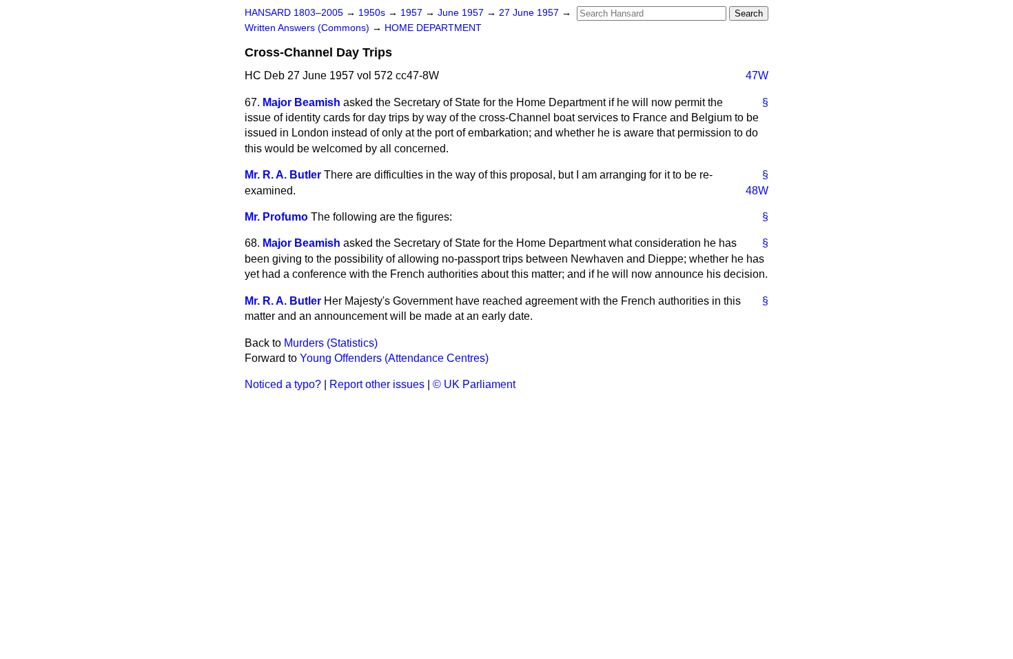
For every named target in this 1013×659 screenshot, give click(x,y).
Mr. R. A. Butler (283, 175)
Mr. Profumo (276, 217)
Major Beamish (301, 102)
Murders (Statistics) (331, 343)
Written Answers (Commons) (308, 28)
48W (757, 190)
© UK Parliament (474, 384)
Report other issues (376, 384)
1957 (412, 13)
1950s (373, 13)
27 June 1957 (530, 13)
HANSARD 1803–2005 (294, 13)
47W (757, 75)
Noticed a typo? (283, 384)
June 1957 (462, 13)
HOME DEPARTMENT (433, 28)
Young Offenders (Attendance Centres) (394, 358)
